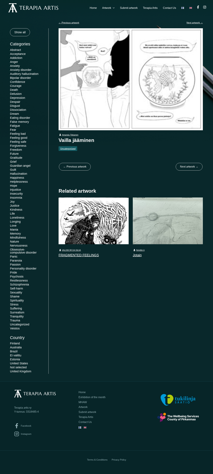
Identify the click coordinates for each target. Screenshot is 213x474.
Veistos (15, 328)
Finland (15, 343)
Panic (13, 256)
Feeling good (18, 137)
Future (14, 153)
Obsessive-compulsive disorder (23, 251)
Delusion (16, 93)
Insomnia (16, 197)
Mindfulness (18, 237)
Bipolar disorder (20, 78)
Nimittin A (140, 250)
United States (19, 363)
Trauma (15, 320)
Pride (13, 272)
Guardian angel (20, 165)
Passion (15, 264)
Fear (13, 129)
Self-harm (16, 288)
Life (12, 213)
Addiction (16, 58)
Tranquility (17, 316)
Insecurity (16, 193)
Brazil (13, 351)
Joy (12, 201)
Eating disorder (20, 117)
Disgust (15, 105)
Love (13, 225)
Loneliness (17, 217)
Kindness (16, 209)
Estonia (15, 359)
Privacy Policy (119, 459)
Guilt (13, 169)
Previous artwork (69, 22)
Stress (14, 304)
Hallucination (18, 173)
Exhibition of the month (92, 397)
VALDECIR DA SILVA (71, 250)
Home (93, 7)
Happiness (17, 177)
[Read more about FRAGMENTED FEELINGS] (94, 220)
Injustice (15, 189)
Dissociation (18, 109)
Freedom (16, 149)
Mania (14, 229)
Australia (16, 347)
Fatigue (15, 125)
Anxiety (15, 66)
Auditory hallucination (24, 74)
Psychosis (16, 276)
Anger (14, 62)
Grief (13, 161)
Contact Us (169, 7)
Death (14, 90)
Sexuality (16, 292)
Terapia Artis (150, 7)
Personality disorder (23, 268)
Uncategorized (19, 324)
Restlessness (19, 280)
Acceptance (18, 54)
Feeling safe (18, 141)
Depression (17, 97)
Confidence (17, 82)
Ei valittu (15, 355)
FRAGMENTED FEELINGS (79, 255)
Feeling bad (18, 133)
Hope (13, 185)
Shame (14, 296)
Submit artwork (129, 7)
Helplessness (19, 181)
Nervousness (18, 245)
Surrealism (17, 312)
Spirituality (17, 300)
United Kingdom (20, 371)
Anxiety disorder (20, 70)
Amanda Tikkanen (70, 135)
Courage (15, 86)
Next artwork (195, 22)
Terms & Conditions (97, 459)
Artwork (106, 7)
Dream (14, 113)
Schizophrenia (19, 284)
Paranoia (16, 260)
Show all (20, 32)
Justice (14, 205)
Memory (15, 233)
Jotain (137, 255)
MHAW (83, 402)
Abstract (15, 50)
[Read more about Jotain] (168, 220)
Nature (14, 241)
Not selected (18, 367)
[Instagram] (204, 7)
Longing (15, 221)
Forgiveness (18, 145)
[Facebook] (198, 7)
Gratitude (16, 157)
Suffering (16, 308)
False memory (19, 121)
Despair (15, 101)
